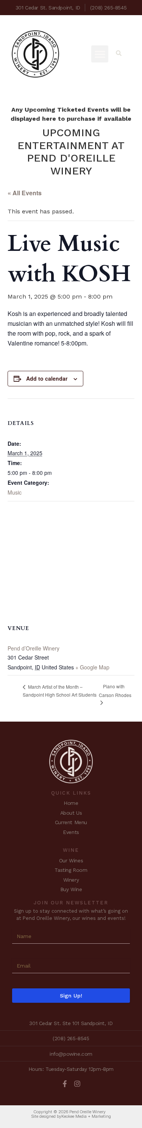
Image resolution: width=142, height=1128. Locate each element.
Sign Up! (71, 996)
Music (15, 492)
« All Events (25, 192)
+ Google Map (92, 667)
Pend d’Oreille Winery (33, 648)
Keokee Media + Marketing (86, 1116)
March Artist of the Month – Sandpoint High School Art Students (60, 690)
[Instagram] (77, 1083)
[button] (99, 53)
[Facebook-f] (64, 1083)
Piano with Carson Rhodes (115, 690)
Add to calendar (46, 378)
